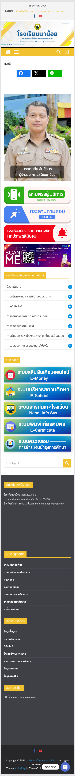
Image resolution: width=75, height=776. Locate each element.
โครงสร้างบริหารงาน (15, 654)
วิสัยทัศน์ (8, 646)
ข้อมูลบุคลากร (11, 668)
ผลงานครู (9, 579)
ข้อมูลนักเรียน (11, 676)
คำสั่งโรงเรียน (11, 609)
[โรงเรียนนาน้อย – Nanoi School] (8, 52)
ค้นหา (67, 463)
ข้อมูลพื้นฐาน (10, 631)
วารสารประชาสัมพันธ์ (15, 602)
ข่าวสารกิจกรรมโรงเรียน (17, 572)
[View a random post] (67, 52)
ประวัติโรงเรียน (12, 639)
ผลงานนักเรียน (12, 587)
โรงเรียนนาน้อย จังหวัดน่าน (22, 697)
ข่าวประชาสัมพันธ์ (13, 565)
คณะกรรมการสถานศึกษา (17, 661)
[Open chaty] (65, 767)
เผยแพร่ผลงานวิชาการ (16, 594)
